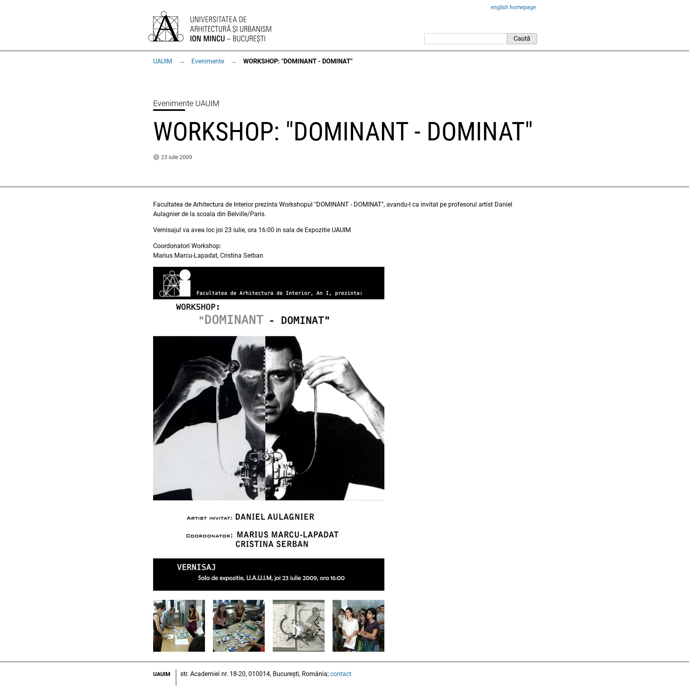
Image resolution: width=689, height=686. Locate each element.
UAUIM (162, 61)
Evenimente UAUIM (186, 103)
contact (340, 674)
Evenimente (207, 61)
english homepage (513, 7)
